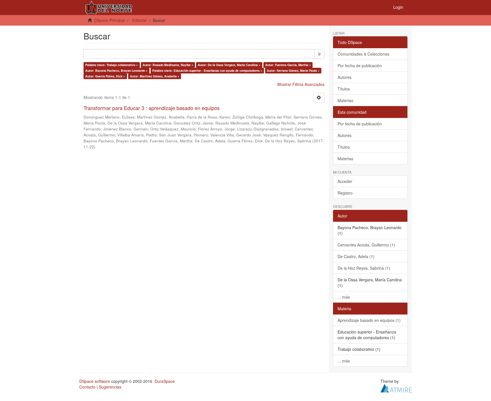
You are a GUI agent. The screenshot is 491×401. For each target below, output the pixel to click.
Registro (345, 193)
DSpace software (94, 381)
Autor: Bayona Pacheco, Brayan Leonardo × (116, 70)
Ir (319, 54)
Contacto (87, 387)
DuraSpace (165, 381)
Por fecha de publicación (360, 65)
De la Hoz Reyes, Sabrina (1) (364, 268)
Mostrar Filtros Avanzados (300, 84)
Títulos (344, 89)
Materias (345, 100)
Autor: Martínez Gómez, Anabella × (154, 76)
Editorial (139, 20)
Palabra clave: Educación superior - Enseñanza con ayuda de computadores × (207, 70)
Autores (344, 77)
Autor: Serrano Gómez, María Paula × (293, 70)
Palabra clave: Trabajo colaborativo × (111, 65)
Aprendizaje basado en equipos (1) (369, 320)
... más (344, 297)
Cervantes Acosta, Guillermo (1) (366, 245)
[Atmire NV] (396, 387)
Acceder (345, 181)
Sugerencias (110, 387)
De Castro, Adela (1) (356, 256)
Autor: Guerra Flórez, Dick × (105, 76)
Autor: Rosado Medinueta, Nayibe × (168, 65)
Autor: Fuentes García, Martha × (288, 65)
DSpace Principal (109, 20)
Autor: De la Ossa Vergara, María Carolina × (229, 65)
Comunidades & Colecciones (363, 54)
